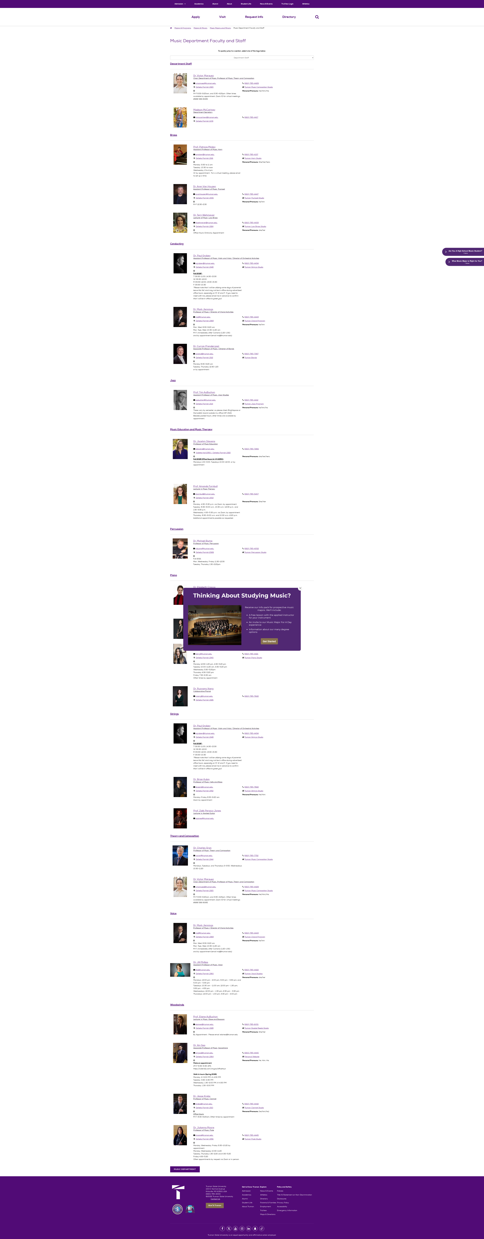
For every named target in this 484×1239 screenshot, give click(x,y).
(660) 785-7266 (251, 449)
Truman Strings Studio (253, 267)
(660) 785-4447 (251, 194)
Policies (280, 1191)
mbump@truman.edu (204, 548)
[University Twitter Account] (228, 1228)
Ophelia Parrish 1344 (204, 859)
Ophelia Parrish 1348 (205, 267)
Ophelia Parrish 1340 (205, 657)
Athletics (305, 4)
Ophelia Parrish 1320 (205, 87)
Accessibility (282, 1206)
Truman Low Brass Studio (255, 226)
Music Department (185, 1169)
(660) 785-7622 (251, 696)
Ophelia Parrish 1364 (205, 1056)
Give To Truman (214, 1205)
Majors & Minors (200, 28)
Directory (289, 17)
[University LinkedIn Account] (248, 1228)
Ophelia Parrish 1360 (205, 973)
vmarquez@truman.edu (206, 83)
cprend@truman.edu (204, 354)
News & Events (266, 4)
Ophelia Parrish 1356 (205, 1139)
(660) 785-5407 (251, 494)
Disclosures (281, 1199)
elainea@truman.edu (204, 1024)
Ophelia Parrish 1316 (204, 158)
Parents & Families (268, 1202)
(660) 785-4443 (251, 317)
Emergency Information (287, 1210)
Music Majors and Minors (220, 28)
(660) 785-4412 (251, 400)
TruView (263, 1210)
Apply (196, 17)
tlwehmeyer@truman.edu (207, 222)
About (229, 4)
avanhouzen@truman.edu (206, 194)
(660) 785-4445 (251, 1135)
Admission (179, 4)
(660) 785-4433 (251, 222)
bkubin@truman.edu (204, 787)
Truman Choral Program (254, 321)
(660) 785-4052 (251, 548)
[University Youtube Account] (235, 1228)
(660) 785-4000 (213, 1194)
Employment (265, 1206)
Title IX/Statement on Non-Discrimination (294, 1195)
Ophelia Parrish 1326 (205, 700)
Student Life (246, 4)
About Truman (248, 1206)
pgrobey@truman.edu (205, 263)
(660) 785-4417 (251, 117)
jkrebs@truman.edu (204, 1104)
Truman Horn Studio (252, 158)
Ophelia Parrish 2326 (205, 552)
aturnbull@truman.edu (205, 494)
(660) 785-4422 (251, 970)
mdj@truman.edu (203, 317)
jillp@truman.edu (203, 970)
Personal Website (251, 1056)
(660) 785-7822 (251, 787)
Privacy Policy (283, 1202)
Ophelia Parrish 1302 (205, 498)
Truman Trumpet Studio (254, 198)
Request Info (254, 17)
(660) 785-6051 (251, 1024)
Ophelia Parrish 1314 (204, 404)
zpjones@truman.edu (205, 818)
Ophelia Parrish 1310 (204, 1107)
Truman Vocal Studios (253, 973)
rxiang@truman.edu (204, 696)
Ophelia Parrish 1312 (204, 357)
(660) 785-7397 (251, 354)
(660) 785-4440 (251, 1053)
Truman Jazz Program (254, 404)
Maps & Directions (267, 1214)
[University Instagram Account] (242, 1228)
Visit (222, 17)
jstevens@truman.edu (205, 449)
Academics (199, 4)
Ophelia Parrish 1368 (205, 321)
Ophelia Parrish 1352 (204, 791)
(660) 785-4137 (251, 154)
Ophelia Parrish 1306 (205, 198)
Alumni (215, 4)
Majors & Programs (182, 28)
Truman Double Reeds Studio (256, 1028)
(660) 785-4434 (251, 263)
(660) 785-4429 (251, 83)
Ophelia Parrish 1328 (205, 1028)
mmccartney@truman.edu (207, 117)
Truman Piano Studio (253, 657)
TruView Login (287, 4)
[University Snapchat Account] (255, 1228)
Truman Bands (250, 357)
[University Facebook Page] (222, 1228)
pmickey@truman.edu (205, 154)
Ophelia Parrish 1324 (204, 226)
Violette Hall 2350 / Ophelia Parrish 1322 (213, 453)
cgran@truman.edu (204, 855)
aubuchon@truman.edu (206, 400)
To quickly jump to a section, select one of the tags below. (242, 51)
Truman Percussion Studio (255, 552)
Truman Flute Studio (252, 1139)
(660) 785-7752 (251, 855)
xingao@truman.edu (204, 1053)
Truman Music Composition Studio (258, 87)
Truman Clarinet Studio (254, 1107)
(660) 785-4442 (251, 1104)
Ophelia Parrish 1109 (204, 121)
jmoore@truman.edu (204, 1135)
